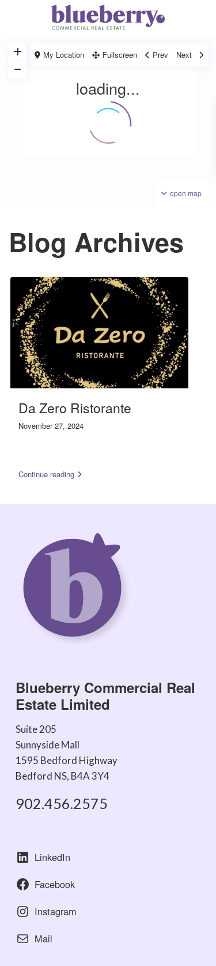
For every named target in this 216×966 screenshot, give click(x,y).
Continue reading (46, 474)
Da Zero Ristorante (74, 407)
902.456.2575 (62, 803)
